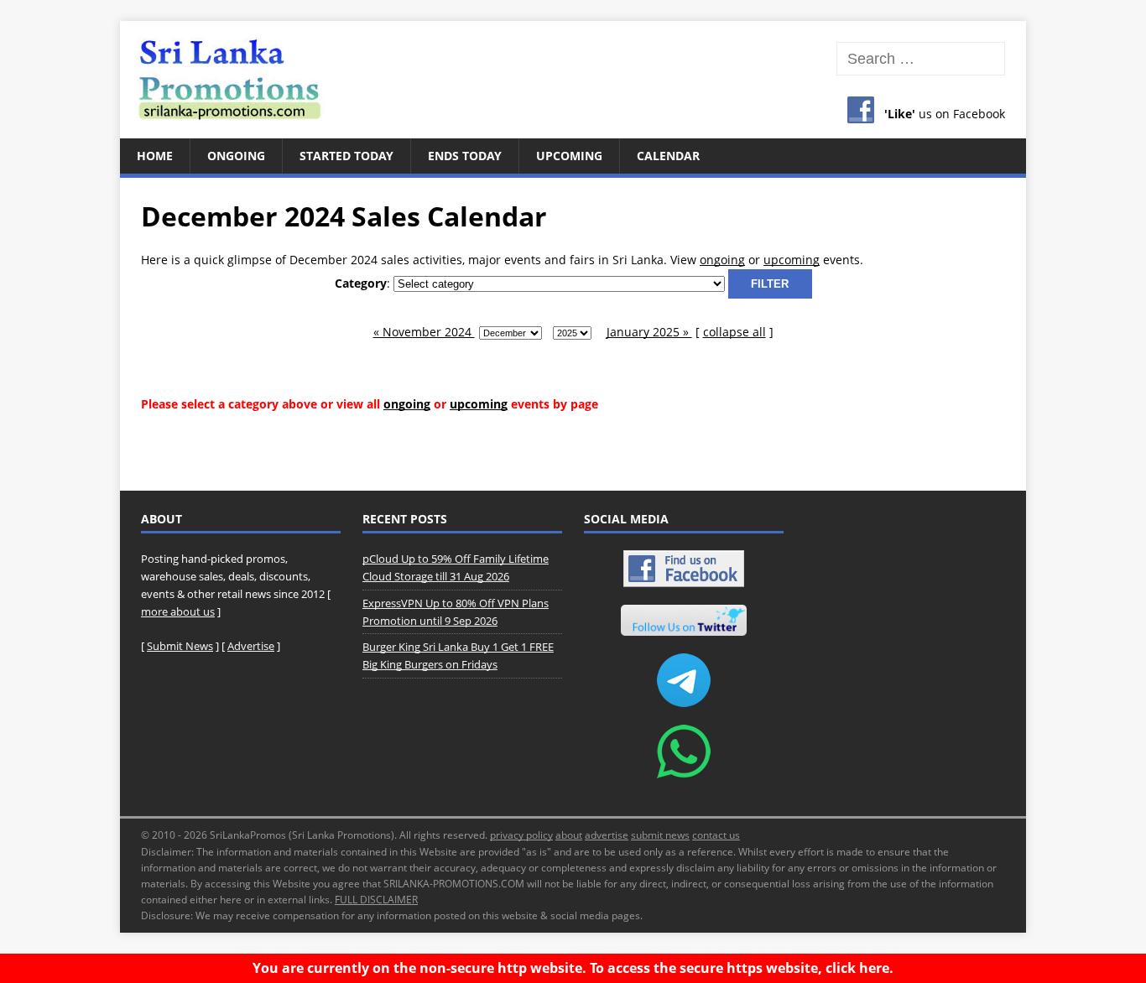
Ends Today (465, 156)
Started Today (346, 156)
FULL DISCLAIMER (376, 899)
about (568, 835)
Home (155, 156)
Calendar (668, 156)
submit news (660, 835)
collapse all (734, 332)
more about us (178, 611)
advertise (606, 835)
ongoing (722, 260)
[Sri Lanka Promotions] (573, 79)
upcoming (791, 260)
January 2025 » (649, 332)
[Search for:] (920, 59)
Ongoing (236, 156)
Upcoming (569, 156)
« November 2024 (424, 332)
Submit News (180, 645)
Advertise (250, 645)
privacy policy (521, 835)
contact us (716, 835)
